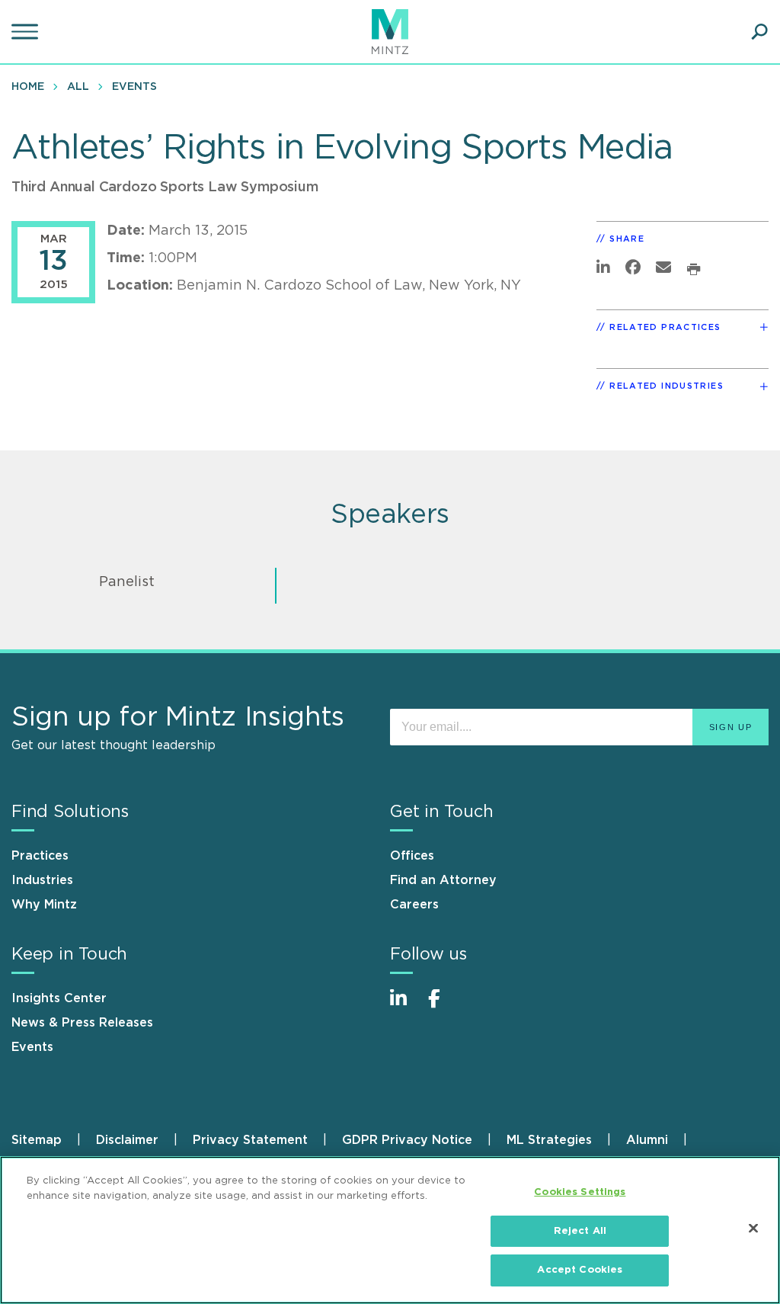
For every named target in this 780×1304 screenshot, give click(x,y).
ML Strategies (549, 1140)
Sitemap (36, 1140)
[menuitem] (31, 86)
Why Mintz (44, 905)
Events (134, 87)
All (78, 87)
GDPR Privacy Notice (407, 1140)
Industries (42, 880)
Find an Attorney (443, 880)
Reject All (580, 1231)
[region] (390, 1230)
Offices (412, 856)
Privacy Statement (250, 1140)
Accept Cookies (579, 1270)
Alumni (647, 1140)
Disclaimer (127, 1140)
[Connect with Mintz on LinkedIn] (405, 1006)
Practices (40, 856)
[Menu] (26, 32)
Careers (414, 905)
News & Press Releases (82, 1023)
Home (27, 87)
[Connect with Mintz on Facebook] (443, 1006)
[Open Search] (759, 32)
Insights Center (59, 998)
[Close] (753, 1228)
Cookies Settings (579, 1192)
